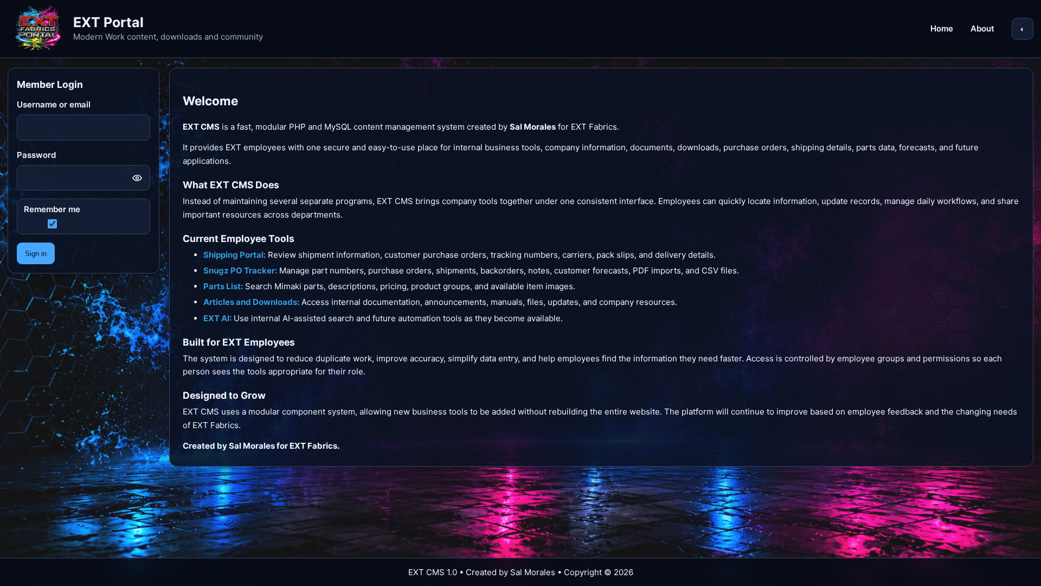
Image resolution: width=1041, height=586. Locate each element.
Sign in (36, 254)
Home (941, 28)
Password (36, 155)
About (982, 28)
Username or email (54, 104)
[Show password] (137, 178)
